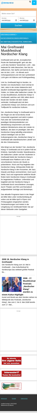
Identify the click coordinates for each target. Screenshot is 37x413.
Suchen (18, 25)
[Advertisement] (18, 236)
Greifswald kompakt (8, 34)
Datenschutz (24, 398)
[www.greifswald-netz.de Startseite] (7, 2)
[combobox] (18, 13)
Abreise (22, 18)
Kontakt (14, 398)
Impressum (4, 398)
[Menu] (34, 2)
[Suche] (30, 1)
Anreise (4, 18)
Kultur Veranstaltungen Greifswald (14, 38)
